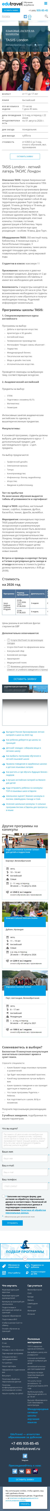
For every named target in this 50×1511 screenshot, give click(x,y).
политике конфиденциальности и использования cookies (22, 1499)
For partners (7, 1363)
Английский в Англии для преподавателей (36, 1367)
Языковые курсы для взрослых (10, 1291)
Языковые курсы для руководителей (10, 1296)
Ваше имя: (7, 1152)
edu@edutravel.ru (25, 1448)
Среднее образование (11, 1316)
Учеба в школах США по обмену (12, 1324)
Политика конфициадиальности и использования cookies (12, 1387)
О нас (4, 1343)
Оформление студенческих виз (13, 1371)
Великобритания (35, 1290)
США (30, 1293)
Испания (31, 1314)
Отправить (12, 1223)
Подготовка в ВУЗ (9, 1319)
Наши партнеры (9, 1366)
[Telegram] (25, 16)
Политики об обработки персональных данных (26, 1211)
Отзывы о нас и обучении (13, 1350)
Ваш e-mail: (8, 1165)
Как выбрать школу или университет (37, 1353)
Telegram (25, 1460)
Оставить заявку (25, 156)
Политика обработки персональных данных (11, 1380)
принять (25, 1504)
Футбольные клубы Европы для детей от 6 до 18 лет (37, 1394)
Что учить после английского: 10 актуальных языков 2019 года (38, 1385)
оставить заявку (11, 10)
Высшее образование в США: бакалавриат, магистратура (37, 1402)
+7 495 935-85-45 (25, 1443)
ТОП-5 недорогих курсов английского (36, 1347)
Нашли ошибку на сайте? (12, 1393)
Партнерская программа (12, 1353)
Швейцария (33, 1303)
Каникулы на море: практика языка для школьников (36, 1375)
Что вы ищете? (10, 1128)
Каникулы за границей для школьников (13, 1302)
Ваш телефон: (9, 1179)
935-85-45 (38, 10)
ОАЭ (29, 1307)
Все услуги (6, 1375)
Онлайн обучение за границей (11, 1330)
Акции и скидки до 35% (38, 1273)
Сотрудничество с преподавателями (10, 1358)
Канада (30, 1297)
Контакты (6, 16)
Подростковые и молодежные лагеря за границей (11, 1310)
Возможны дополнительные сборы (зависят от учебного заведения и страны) (27, 668)
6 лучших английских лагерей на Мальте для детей (37, 1360)
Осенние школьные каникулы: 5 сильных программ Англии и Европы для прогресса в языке (26, 807)
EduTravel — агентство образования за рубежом (25, 1436)
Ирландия (32, 1310)
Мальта (31, 1300)
